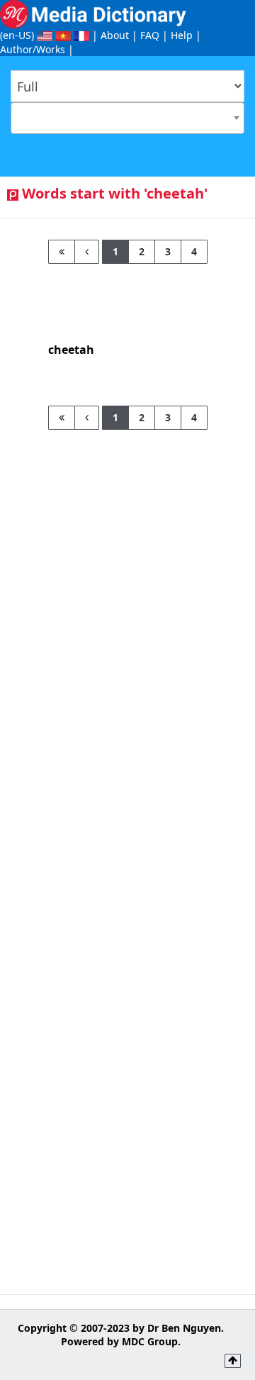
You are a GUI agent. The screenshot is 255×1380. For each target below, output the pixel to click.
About (115, 35)
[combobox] (127, 118)
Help (182, 35)
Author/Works (32, 49)
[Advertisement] (127, 557)
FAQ (149, 35)
